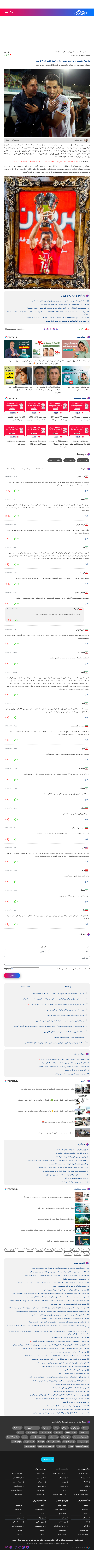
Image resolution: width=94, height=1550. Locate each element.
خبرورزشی (81, 12)
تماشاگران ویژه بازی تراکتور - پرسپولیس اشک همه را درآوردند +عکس (63, 1366)
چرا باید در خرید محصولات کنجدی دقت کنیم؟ (71, 1150)
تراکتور (56, 1428)
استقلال (85, 1428)
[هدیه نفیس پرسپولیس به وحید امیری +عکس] (47, 103)
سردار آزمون (40, 1473)
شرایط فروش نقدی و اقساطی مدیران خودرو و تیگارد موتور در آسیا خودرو (62, 1168)
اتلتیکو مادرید (30, 1446)
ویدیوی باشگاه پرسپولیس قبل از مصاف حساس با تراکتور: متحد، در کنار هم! (61, 1399)
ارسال (12, 975)
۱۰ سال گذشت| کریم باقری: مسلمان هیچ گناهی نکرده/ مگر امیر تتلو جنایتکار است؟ (58, 1268)
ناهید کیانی (18, 1486)
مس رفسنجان (83, 1530)
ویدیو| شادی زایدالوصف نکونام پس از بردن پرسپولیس (68, 1304)
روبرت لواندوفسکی (60, 1526)
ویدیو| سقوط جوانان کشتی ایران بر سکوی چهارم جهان (68, 1352)
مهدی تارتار (46, 1428)
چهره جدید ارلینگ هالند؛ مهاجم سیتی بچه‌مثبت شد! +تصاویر (66, 321)
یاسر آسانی (84, 1432)
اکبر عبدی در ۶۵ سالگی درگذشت (75, 1070)
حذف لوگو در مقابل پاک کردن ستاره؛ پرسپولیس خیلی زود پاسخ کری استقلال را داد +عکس (54, 1043)
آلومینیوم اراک (83, 1442)
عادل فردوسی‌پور (17, 1473)
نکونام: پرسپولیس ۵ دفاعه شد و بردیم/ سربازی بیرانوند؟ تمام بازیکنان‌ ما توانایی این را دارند (56, 1297)
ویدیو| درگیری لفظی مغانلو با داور (75, 1370)
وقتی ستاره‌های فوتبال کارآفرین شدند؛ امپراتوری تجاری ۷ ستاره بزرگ (63, 304)
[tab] (68, 986)
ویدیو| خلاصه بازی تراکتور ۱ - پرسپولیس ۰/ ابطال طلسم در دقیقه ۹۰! (63, 1318)
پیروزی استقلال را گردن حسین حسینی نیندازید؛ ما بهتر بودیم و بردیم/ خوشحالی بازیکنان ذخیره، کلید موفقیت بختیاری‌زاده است (47, 1327)
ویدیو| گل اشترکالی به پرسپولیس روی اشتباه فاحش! (68, 1337)
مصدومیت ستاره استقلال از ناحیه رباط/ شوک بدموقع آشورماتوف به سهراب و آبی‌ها (59, 1413)
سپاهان (65, 1428)
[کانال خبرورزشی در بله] (27, 1547)
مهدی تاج (41, 1482)
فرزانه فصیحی (17, 1478)
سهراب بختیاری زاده (32, 1428)
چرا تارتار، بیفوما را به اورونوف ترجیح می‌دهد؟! (71, 1384)
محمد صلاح (61, 1446)
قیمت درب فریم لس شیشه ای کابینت (73, 1182)
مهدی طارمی (16, 1442)
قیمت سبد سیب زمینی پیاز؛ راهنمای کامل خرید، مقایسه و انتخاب (64, 1171)
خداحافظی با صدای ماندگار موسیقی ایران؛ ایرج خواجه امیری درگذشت (63, 1059)
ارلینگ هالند (62, 1534)
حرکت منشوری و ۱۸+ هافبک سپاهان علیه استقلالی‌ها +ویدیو (64, 1032)
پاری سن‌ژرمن (39, 1526)
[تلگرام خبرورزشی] (11, 1547)
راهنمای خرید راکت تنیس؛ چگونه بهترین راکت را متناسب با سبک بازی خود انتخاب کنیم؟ (57, 1160)
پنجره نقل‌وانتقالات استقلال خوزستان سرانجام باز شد (69, 1388)
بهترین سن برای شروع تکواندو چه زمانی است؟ (71, 1157)
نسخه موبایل (48, 1459)
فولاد (86, 1522)
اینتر (42, 1513)
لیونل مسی (62, 1530)
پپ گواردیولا (62, 1522)
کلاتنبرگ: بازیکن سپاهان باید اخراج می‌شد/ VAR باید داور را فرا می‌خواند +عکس (58, 993)
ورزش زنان (62, 1478)
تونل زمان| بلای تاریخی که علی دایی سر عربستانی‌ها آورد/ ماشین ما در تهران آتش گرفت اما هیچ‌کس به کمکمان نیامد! (48, 1300)
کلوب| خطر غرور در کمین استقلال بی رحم (72, 1373)
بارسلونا (20, 1432)
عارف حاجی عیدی (53, 1442)
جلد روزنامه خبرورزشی (59, 1494)
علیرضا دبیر (40, 1490)
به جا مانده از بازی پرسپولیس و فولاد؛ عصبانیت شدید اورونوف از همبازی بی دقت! (45, 161)
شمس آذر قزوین (82, 1446)
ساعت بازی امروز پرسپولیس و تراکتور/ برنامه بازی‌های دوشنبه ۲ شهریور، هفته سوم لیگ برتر (53, 999)
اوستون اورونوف (68, 1442)
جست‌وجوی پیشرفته (81, 1494)
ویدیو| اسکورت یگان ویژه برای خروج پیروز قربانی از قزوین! (65, 1015)
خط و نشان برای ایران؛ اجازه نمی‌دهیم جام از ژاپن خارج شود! (66, 1406)
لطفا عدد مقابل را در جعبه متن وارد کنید (73, 969)
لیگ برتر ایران (71, 52)
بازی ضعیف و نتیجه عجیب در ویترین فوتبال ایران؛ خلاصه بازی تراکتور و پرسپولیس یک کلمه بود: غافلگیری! (51, 1311)
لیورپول (24, 1437)
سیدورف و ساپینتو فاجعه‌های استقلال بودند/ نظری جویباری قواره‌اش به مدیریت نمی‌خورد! (56, 318)
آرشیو (86, 1486)
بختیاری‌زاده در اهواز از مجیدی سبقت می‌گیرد (69, 1037)
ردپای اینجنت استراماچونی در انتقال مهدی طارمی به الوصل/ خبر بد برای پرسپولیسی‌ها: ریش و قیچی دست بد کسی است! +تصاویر (48, 313)
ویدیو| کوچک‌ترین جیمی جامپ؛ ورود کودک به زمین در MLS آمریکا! (64, 1409)
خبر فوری (75, 1250)
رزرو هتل (86, 1254)
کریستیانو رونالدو (60, 1509)
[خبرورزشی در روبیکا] (19, 1547)
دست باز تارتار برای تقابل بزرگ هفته (74, 1402)
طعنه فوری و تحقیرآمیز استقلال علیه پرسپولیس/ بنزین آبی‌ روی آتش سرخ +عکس (59, 301)
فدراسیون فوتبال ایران (46, 1446)
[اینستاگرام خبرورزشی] (7, 1547)
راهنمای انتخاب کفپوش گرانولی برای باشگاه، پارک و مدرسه (67, 1164)
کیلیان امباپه (62, 1505)
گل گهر (85, 1526)
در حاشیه (63, 1486)
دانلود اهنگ (30, 1250)
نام (89, 946)
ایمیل (43, 946)
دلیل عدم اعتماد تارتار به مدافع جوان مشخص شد (70, 1391)
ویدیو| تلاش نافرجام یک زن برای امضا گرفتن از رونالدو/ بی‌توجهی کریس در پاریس (59, 1359)
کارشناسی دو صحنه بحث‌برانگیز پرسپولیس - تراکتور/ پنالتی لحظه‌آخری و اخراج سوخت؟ (57, 1322)
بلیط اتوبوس (77, 1254)
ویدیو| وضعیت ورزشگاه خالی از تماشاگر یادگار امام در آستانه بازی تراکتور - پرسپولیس (58, 1395)
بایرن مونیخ (65, 1437)
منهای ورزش (79, 1054)
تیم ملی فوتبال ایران (38, 1437)
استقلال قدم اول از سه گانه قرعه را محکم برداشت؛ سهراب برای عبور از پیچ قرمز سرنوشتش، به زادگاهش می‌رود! (49, 1293)
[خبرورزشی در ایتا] (23, 1547)
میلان (71, 1446)
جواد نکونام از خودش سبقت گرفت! (74, 1279)
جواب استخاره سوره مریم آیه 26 (75, 1178)
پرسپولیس (69, 460)
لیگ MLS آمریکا (12, 1437)
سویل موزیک (39, 1250)
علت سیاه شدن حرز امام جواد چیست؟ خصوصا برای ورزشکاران (66, 1175)
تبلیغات (85, 1482)
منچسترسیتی (31, 1432)
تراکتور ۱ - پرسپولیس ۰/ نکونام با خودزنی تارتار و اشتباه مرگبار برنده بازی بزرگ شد (57, 1004)
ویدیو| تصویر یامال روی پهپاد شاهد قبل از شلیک (70, 1074)
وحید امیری (83, 460)
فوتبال (79, 52)
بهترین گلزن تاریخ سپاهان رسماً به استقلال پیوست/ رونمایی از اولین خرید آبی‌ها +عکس (57, 1377)
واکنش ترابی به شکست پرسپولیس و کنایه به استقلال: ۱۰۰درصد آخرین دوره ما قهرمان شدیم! (55, 1275)
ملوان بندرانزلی (83, 1534)
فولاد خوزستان (54, 460)
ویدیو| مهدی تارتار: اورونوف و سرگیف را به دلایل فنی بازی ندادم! (65, 1290)
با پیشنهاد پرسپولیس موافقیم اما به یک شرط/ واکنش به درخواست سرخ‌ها (59, 1021)
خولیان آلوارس (29, 1442)
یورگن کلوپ (62, 1518)
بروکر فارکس (49, 1250)
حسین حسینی (45, 1432)
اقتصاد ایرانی (68, 1254)
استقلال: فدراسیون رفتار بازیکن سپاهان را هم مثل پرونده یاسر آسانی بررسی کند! (59, 1381)
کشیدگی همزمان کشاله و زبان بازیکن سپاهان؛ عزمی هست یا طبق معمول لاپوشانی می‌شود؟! (56, 308)
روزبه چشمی (53, 1437)
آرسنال (42, 1505)
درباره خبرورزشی (83, 1473)
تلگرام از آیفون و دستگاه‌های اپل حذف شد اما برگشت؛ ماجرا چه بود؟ (64, 1063)
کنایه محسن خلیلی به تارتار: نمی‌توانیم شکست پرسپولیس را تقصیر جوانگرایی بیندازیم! (57, 1272)
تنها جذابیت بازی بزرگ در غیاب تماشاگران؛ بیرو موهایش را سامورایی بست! (61, 1363)
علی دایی (41, 1486)
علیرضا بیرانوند (71, 1432)
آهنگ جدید (58, 1250)
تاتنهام (42, 1530)
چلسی (42, 1534)
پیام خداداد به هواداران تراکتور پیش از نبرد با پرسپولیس (65, 1010)
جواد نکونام (17, 1428)
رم (21, 1513)
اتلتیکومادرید (39, 1509)
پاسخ (86, 491)
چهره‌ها (64, 1482)
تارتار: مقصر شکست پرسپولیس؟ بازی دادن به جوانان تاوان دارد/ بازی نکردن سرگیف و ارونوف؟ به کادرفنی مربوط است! (47, 1308)
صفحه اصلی (86, 52)
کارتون (64, 1490)
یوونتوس (19, 1534)
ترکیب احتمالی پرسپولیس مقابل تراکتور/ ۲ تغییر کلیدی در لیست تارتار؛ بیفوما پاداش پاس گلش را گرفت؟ (49, 1026)
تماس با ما (84, 1478)
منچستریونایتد (17, 1526)
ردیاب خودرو (67, 1250)
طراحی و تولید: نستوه (78, 1548)
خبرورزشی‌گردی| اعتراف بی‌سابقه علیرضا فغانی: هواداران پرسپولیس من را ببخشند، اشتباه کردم (55, 1356)
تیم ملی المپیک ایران (80, 1437)
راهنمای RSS (84, 1490)
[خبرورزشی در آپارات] (15, 1547)
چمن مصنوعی (84, 1250)
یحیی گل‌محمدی (16, 1490)
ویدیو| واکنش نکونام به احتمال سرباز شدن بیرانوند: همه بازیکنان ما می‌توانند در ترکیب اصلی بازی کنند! (52, 1283)
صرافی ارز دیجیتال (10, 1250)
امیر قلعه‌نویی (17, 1482)
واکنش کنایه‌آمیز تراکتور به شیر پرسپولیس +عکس (69, 1286)
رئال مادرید (58, 1432)
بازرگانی (81, 1144)
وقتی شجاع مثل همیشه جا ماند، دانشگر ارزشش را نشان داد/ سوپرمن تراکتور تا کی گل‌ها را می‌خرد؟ (54, 1348)
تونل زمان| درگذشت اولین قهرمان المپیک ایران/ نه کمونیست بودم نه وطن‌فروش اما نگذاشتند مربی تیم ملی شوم (49, 1345)
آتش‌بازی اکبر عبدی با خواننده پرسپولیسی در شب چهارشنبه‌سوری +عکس (62, 1067)
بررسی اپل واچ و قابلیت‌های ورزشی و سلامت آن (71, 1153)
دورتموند (41, 1442)
